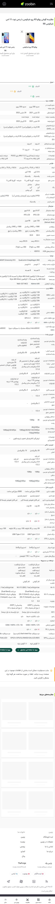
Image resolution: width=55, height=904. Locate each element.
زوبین (23, 837)
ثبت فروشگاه (48, 837)
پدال (23, 856)
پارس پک (48, 863)
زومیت (22, 842)
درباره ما (50, 852)
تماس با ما (49, 847)
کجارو (23, 852)
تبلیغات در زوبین (46, 842)
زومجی (22, 847)
